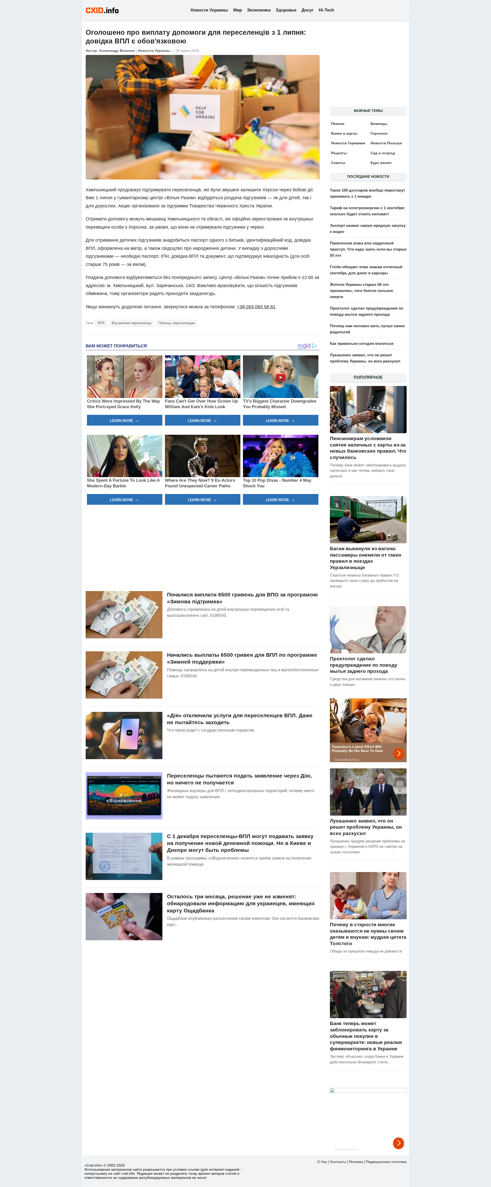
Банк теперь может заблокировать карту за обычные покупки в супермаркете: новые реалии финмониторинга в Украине (366, 1036)
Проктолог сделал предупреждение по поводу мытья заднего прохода (363, 665)
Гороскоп (379, 133)
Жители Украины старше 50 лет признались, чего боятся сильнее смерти (361, 290)
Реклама (356, 1162)
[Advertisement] (203, 547)
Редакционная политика (386, 1162)
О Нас (322, 1162)
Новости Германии (348, 143)
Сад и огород (383, 153)
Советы (338, 163)
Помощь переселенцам (177, 323)
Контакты (338, 1162)
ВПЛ (101, 323)
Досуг (308, 10)
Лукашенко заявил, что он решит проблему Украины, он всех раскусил (366, 827)
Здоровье (286, 10)
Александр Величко (117, 51)
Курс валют (381, 163)
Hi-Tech (326, 10)
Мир (237, 10)
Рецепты (339, 153)
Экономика (259, 10)
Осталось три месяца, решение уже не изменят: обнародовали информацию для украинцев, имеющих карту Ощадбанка (241, 903)
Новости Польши (386, 143)
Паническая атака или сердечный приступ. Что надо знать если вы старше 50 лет (368, 249)
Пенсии (337, 124)
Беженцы (379, 124)
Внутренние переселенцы (131, 323)
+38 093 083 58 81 (256, 306)
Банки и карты (344, 133)
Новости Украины (209, 10)
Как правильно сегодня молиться (362, 343)
